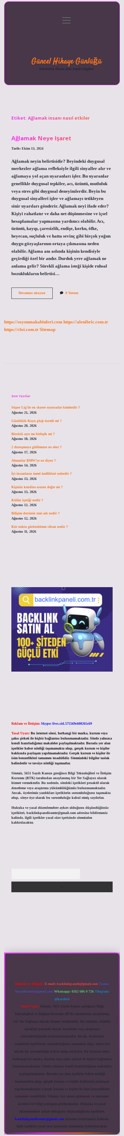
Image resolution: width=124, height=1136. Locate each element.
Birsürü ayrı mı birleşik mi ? (33, 434)
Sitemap (47, 329)
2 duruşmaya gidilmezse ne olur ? (36, 447)
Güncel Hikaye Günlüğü (66, 61)
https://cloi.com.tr (21, 329)
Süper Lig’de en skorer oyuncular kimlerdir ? (45, 407)
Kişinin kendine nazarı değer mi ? (37, 487)
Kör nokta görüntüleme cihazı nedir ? (39, 527)
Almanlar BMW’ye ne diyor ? (33, 460)
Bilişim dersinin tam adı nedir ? (35, 513)
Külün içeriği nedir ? (27, 500)
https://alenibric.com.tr (85, 322)
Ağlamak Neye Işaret (41, 138)
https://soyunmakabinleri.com (33, 322)
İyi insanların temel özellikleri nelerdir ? (41, 473)
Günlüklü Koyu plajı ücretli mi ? (36, 421)
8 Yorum (71, 293)
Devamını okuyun (36, 295)
